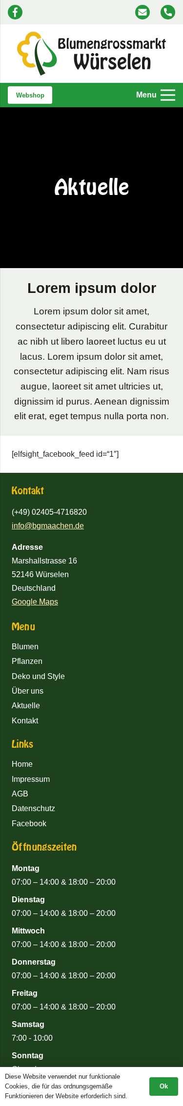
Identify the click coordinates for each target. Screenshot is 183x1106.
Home (22, 764)
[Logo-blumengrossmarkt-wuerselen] (91, 54)
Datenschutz (33, 808)
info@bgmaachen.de (48, 526)
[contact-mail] (142, 12)
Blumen (25, 646)
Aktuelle (26, 705)
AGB (20, 794)
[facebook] (15, 12)
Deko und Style (38, 676)
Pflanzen (27, 661)
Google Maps (35, 602)
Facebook (29, 823)
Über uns (27, 691)
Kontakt (25, 721)
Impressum (31, 779)
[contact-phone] (168, 12)
